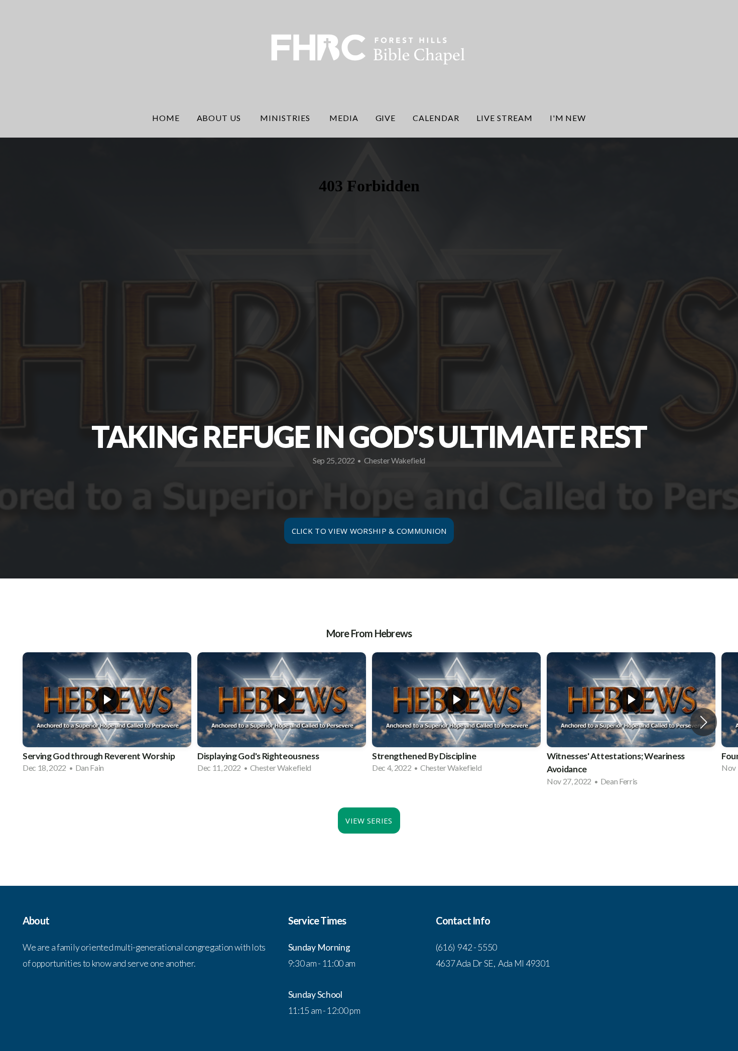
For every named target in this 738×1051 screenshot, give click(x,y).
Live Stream (504, 118)
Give (386, 118)
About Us (220, 118)
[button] (703, 722)
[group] (107, 715)
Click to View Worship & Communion (369, 531)
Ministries (286, 118)
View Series (368, 820)
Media (343, 118)
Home (166, 118)
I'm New (568, 118)
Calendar (436, 118)
